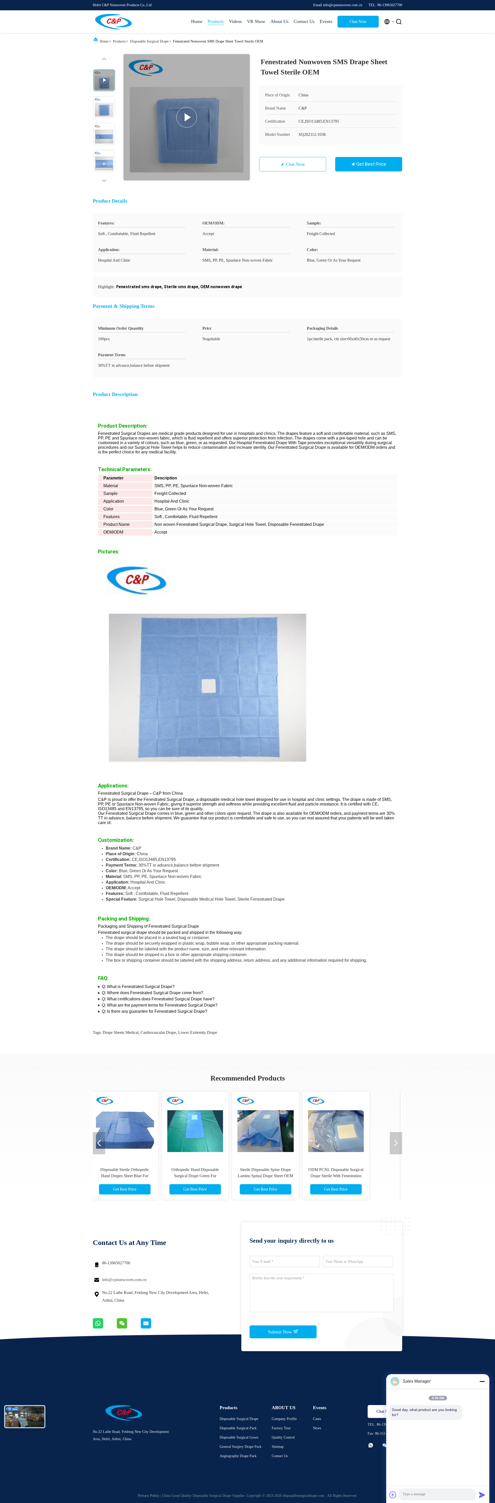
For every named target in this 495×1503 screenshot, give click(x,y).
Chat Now (358, 21)
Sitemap (278, 1447)
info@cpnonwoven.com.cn (124, 1279)
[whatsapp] (105, 1327)
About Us (279, 21)
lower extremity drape (197, 1032)
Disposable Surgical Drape (149, 41)
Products (216, 21)
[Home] (113, 21)
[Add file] (393, 1494)
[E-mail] (152, 1327)
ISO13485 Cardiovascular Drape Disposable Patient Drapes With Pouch (212, 1175)
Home (196, 21)
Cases (317, 1419)
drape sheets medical (120, 1032)
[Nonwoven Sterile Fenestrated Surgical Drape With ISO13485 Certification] (353, 1125)
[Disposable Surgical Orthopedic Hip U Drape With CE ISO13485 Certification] (142, 1125)
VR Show (256, 21)
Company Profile (284, 1419)
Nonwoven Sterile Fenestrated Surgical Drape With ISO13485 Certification (353, 1175)
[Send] (482, 1494)
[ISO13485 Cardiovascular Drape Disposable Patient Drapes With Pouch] (212, 1125)
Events (326, 21)
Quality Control (283, 1437)
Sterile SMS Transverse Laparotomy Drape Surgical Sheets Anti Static (282, 1175)
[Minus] (482, 1381)
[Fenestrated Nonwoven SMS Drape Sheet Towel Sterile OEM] (186, 117)
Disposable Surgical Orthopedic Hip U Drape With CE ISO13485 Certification (141, 1175)
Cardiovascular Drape (158, 1032)
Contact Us (304, 21)
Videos (235, 21)
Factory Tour (281, 1428)
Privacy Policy (148, 1496)
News (317, 1428)
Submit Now (280, 1331)
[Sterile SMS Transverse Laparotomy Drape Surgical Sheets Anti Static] (283, 1125)
